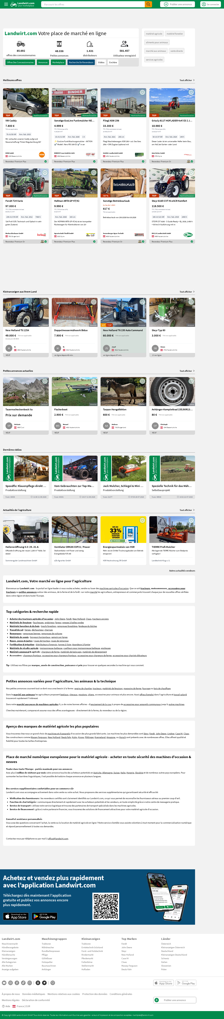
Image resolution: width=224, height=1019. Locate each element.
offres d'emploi (147, 694)
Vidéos (101, 62)
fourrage (146, 688)
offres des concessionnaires (20, 62)
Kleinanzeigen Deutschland (174, 954)
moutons (82, 694)
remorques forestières (67, 626)
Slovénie (139, 772)
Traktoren (46, 943)
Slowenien (166, 965)
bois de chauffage (162, 688)
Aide (7, 1006)
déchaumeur (37, 629)
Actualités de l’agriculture (17, 510)
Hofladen (86, 969)
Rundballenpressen (51, 950)
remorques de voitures (51, 633)
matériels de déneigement (94, 651)
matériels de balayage (70, 651)
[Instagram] (10, 983)
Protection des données (94, 994)
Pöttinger (89, 737)
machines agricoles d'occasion (114, 588)
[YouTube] (4, 983)
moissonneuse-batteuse (51, 648)
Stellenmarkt (88, 965)
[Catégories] (38, 983)
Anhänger (46, 969)
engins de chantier (83, 688)
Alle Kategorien (9, 961)
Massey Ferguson (39, 737)
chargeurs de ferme (50, 651)
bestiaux (64, 694)
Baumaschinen (49, 965)
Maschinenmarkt (10, 943)
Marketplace (58, 62)
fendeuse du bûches (87, 626)
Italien (164, 961)
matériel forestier (175, 33)
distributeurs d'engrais (46, 644)
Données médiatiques (33, 994)
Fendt (68, 618)
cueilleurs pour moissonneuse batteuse (81, 648)
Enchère (113, 62)
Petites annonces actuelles (18, 370)
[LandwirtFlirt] (52, 983)
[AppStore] (16, 916)
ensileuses (106, 648)
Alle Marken (7, 965)
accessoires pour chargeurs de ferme (94, 655)
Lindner (170, 733)
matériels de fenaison (112, 688)
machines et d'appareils (59, 733)
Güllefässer (47, 958)
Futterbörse (87, 961)
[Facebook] (17, 983)
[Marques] (44, 983)
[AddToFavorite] (45, 92)
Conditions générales (121, 994)
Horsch (122, 737)
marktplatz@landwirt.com (143, 1015)
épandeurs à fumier (81, 644)
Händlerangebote (10, 947)
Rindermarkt (87, 954)
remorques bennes (31, 633)
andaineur (49, 622)
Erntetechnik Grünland (92, 947)
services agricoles (154, 59)
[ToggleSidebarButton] (6, 4)
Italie (123, 772)
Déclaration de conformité (36, 1000)
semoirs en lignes (59, 637)
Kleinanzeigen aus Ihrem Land (20, 291)
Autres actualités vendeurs (182, 570)
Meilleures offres (12, 80)
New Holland (79, 618)
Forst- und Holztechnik (92, 950)
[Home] (22, 4)
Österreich (166, 943)
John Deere (60, 618)
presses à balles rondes (73, 622)
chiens (91, 694)
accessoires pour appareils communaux (142, 704)
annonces (43, 62)
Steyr (146, 733)
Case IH (179, 733)
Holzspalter (47, 961)
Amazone (111, 737)
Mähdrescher (48, 947)
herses (28, 629)
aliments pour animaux (157, 42)
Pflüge (45, 954)
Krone (81, 737)
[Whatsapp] (29, 982)
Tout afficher (186, 80)
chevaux (73, 694)
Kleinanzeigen (8, 950)
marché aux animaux (156, 50)
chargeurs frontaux (32, 655)
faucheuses (38, 622)
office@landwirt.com (58, 838)
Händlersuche (8, 954)
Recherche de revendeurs (81, 62)
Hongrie (130, 772)
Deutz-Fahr (126, 969)
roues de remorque (60, 640)
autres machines (176, 704)
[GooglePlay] (44, 916)
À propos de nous (11, 994)
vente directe (177, 50)
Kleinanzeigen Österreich (173, 947)
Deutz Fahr (66, 737)
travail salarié (180, 694)
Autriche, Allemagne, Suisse (106, 772)
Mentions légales (11, 1000)
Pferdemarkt (87, 958)
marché (93, 591)
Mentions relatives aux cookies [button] (64, 994)
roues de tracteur (42, 640)
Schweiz (165, 958)
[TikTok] (23, 983)
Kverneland (100, 737)
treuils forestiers (48, 626)
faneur (58, 622)
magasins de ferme (132, 688)
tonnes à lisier (64, 644)
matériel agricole (154, 33)
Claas (88, 618)
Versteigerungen (9, 958)
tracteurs (97, 688)
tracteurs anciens (100, 618)
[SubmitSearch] (148, 4)
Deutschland (167, 950)
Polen (164, 969)
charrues (48, 629)
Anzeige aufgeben (10, 969)
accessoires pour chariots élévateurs (130, 655)
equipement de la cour (101, 704)
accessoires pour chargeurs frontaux (59, 655)
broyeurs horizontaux (40, 637)
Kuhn (74, 737)
